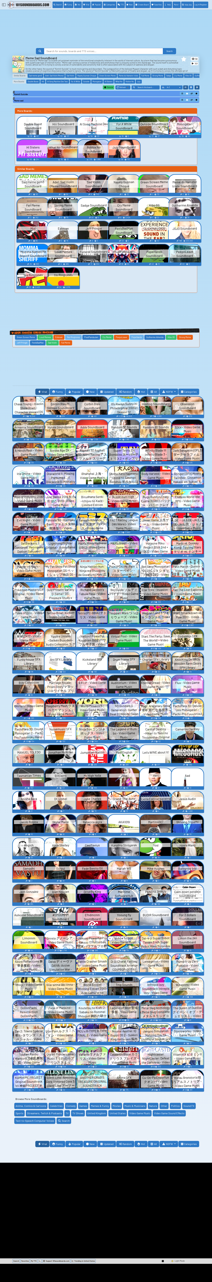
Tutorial (109, 87)
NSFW (169, 391)
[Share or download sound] (182, 94)
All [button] (155, 391)
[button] (184, 59)
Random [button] (127, 391)
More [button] (176, 4)
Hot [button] (143, 391)
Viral (87, 4)
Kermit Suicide (21, 94)
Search (59, 4)
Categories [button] (190, 391)
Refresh (124, 87)
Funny (69, 4)
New (131, 4)
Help (169, 4)
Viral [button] (44, 391)
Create (143, 4)
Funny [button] (59, 391)
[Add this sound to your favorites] (196, 94)
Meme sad (18, 100)
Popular (98, 4)
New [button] (92, 391)
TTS (122, 4)
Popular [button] (76, 391)
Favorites (158, 4)
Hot (79, 4)
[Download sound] (187, 94)
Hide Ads (188, 5)
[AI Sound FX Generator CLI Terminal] (40, 1261)
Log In (200, 4)
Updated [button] (108, 391)
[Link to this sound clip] (191, 94)
